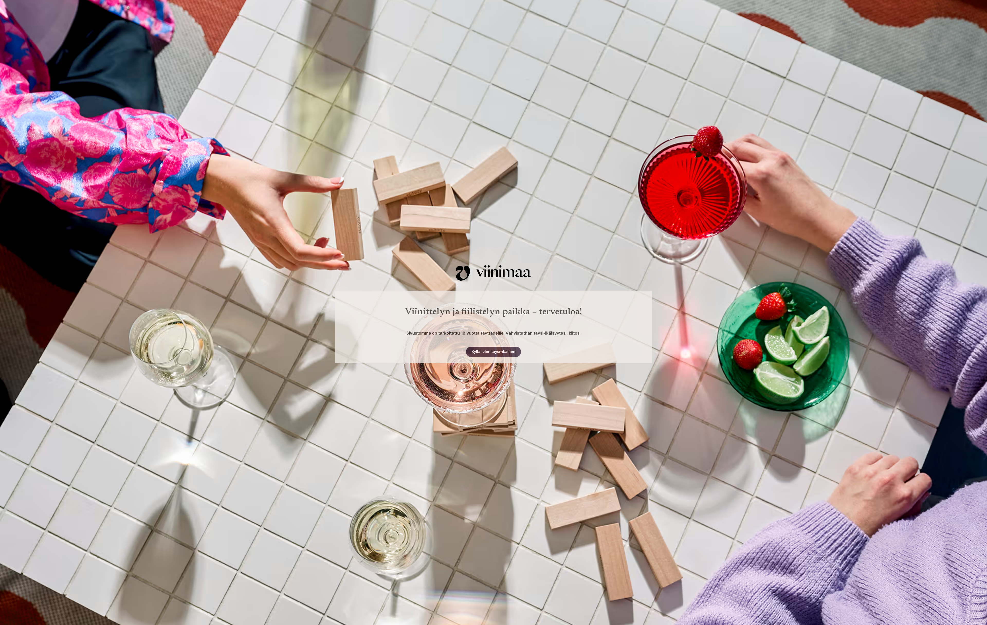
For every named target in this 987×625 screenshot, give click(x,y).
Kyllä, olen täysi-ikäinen (493, 351)
